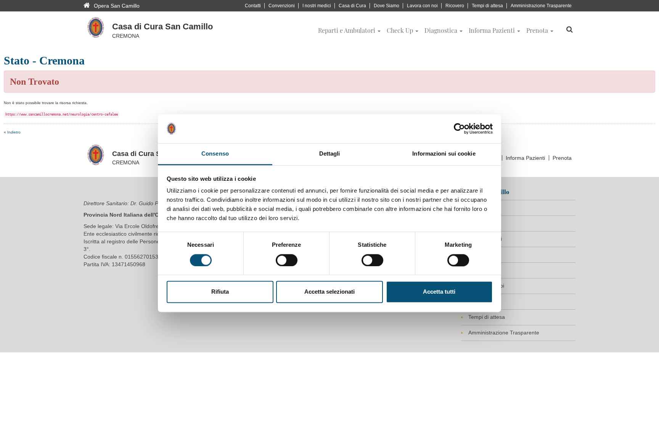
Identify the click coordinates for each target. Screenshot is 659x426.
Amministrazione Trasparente (541, 5)
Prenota (562, 158)
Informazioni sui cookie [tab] (443, 154)
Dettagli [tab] (329, 154)
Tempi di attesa (487, 5)
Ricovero (454, 5)
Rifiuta (220, 292)
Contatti (253, 5)
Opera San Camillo (117, 6)
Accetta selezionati (329, 292)
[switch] (286, 260)
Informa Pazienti (525, 158)
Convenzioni (281, 5)
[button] (349, 30)
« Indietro (12, 132)
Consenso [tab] (215, 154)
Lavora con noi (422, 5)
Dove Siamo (386, 5)
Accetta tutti (439, 292)
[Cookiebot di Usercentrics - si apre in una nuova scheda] (459, 128)
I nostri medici (316, 5)
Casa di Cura (352, 5)
